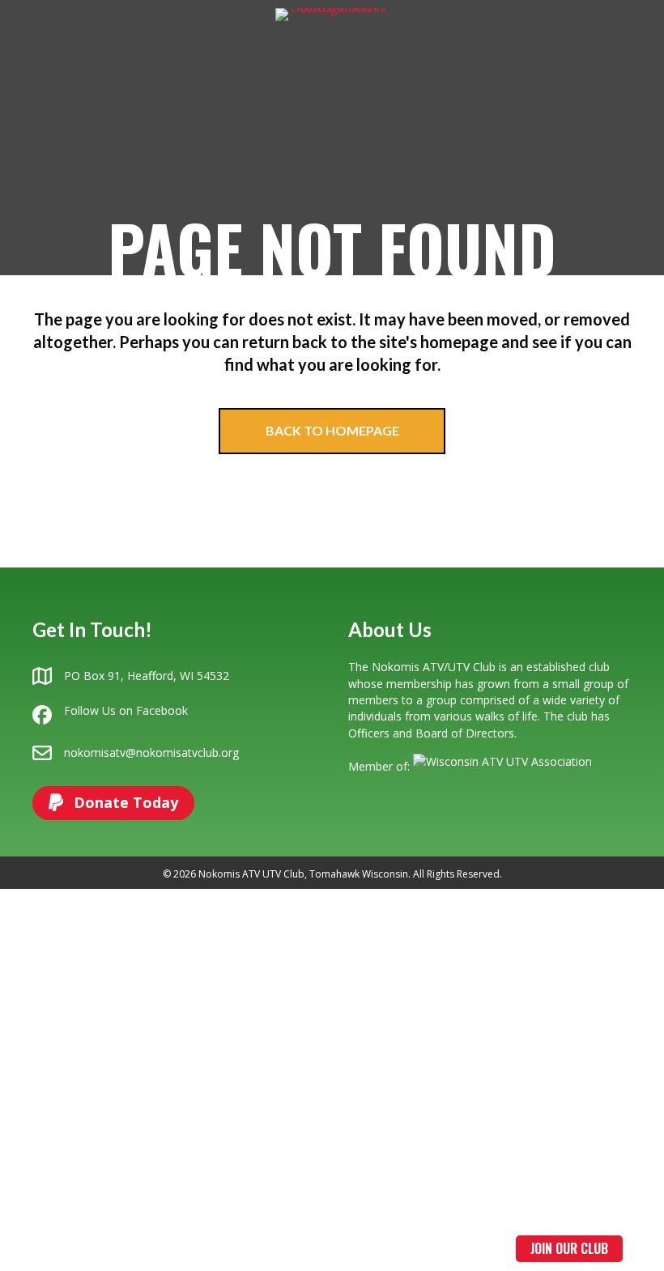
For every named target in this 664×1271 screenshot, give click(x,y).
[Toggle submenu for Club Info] (116, 1248)
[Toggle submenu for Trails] (235, 1248)
